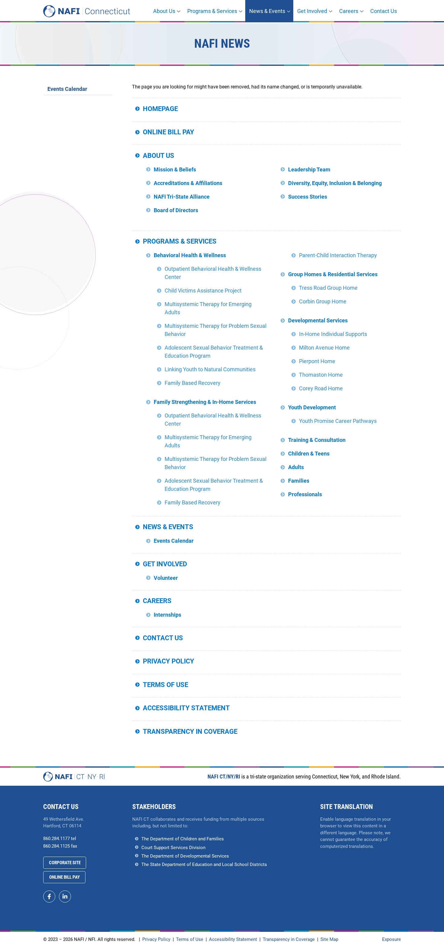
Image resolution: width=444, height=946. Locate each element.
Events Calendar (174, 541)
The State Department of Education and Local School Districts (204, 864)
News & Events (267, 11)
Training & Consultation (317, 440)
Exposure (391, 939)
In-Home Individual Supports (333, 334)
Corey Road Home (321, 388)
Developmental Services (318, 320)
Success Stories (307, 196)
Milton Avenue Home (324, 347)
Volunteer (166, 578)
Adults (296, 467)
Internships (167, 615)
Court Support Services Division (173, 847)
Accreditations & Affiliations (188, 183)
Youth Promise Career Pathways (338, 421)
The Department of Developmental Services (185, 856)
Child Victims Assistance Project (203, 290)
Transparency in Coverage (190, 731)
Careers (348, 11)
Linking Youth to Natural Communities (210, 369)
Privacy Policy (168, 661)
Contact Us (383, 11)
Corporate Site (65, 862)
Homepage (160, 109)
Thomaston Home (321, 375)
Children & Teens (309, 453)
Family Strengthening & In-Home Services (205, 402)
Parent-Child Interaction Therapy (338, 255)
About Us (164, 11)
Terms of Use (165, 685)
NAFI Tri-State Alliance (182, 196)
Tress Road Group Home (328, 288)
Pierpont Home (317, 361)
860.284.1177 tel (59, 838)
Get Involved (312, 11)
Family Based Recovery (192, 383)
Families (298, 481)
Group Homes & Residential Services (333, 274)
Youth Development (312, 407)
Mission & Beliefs (175, 169)
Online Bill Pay (168, 132)
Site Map (329, 939)
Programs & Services (212, 11)
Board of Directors (176, 210)
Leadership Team (309, 169)
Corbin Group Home (322, 301)
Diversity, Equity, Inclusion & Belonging (335, 183)
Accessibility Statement (186, 708)
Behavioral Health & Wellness (190, 255)
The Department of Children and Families (182, 839)
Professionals (305, 494)
